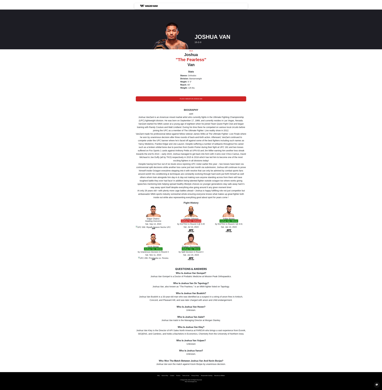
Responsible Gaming (206, 375)
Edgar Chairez (153, 219)
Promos (178, 375)
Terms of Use (185, 375)
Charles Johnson (191, 219)
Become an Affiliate (219, 375)
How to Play (165, 375)
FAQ (158, 375)
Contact (172, 375)
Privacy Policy (195, 375)
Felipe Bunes (229, 219)
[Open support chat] (377, 385)
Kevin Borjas (153, 247)
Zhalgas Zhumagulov (191, 247)
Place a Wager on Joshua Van (191, 99)
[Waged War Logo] (149, 6)
